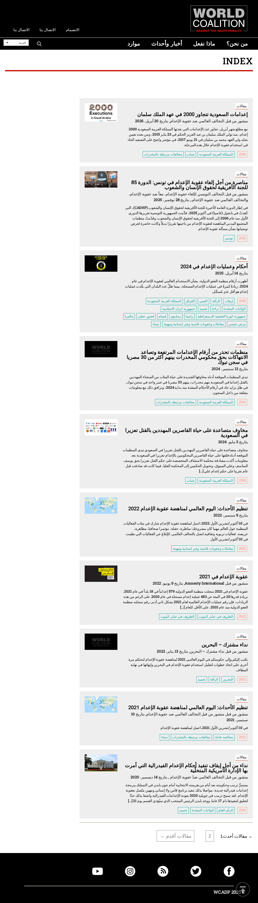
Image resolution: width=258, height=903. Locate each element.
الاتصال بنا (48, 30)
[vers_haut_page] (242, 890)
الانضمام (72, 30)
